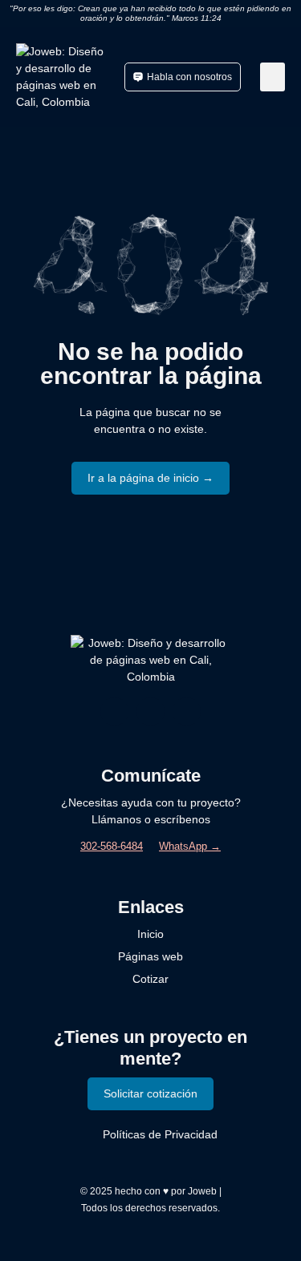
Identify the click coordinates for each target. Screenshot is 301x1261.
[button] (272, 77)
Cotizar (150, 978)
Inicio (150, 934)
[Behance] (187, 711)
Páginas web (150, 956)
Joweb (202, 1191)
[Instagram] (114, 711)
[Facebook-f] (150, 711)
